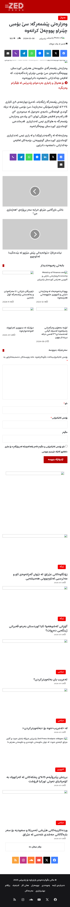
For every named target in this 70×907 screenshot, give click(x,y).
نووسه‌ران (35, 885)
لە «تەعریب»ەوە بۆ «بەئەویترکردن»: (44, 728)
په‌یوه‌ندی (46, 885)
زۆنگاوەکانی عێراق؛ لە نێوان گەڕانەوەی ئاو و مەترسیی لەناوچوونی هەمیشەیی (40, 576)
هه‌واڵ (63, 17)
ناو (65, 403)
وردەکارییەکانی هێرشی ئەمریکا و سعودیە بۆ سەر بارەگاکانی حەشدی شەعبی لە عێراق (36, 832)
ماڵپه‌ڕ (64, 432)
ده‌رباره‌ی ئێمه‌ (58, 885)
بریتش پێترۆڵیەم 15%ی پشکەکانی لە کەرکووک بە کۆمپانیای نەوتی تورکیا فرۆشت (36, 779)
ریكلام (7, 885)
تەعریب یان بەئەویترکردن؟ (50, 679)
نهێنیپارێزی (40, 891)
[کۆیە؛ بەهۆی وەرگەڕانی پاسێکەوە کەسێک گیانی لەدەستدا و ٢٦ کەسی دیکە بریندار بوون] (51, 316)
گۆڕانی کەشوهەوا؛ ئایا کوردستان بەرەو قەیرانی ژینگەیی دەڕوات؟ (38, 628)
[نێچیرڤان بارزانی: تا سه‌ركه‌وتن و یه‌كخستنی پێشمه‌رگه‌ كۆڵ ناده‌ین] (18, 279)
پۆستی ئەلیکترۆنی (59, 418)
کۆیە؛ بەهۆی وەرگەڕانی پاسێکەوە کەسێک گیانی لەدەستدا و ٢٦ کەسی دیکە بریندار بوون (54, 332)
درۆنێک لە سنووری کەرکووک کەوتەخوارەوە (20, 329)
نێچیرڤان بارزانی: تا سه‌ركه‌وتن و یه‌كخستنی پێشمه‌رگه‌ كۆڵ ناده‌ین (19, 295)
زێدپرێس (42, 38)
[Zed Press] (16, 6)
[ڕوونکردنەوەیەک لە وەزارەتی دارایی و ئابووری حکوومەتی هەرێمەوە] (51, 279)
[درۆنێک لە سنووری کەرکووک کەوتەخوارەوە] (18, 316)
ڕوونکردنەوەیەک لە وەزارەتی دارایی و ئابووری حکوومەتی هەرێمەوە (53, 295)
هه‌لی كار (25, 885)
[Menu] (6, 8)
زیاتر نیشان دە (35, 847)
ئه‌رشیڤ (15, 885)
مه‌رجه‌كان (29, 891)
